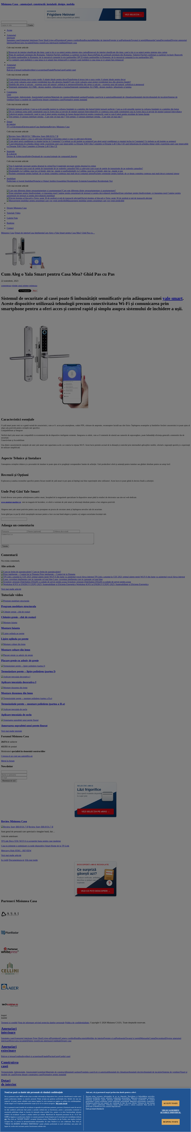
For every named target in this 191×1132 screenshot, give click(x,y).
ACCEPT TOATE (170, 1103)
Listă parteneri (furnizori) (95, 1109)
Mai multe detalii (61, 1103)
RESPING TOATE (170, 1122)
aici (5, 1119)
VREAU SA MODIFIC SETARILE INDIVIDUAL (170, 1111)
